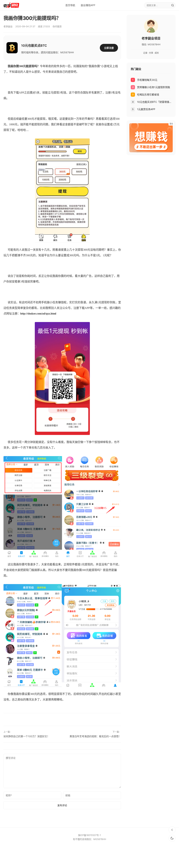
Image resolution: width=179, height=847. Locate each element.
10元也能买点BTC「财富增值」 (154, 101)
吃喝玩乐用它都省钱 (148, 94)
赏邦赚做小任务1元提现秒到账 (153, 87)
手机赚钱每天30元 (147, 79)
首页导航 (70, 5)
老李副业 (8, 26)
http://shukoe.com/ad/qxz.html (38, 313)
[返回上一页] (172, 829)
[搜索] (172, 5)
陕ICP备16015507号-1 (89, 835)
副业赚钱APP (88, 5)
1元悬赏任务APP (146, 109)
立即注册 (109, 47)
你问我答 (57, 26)
